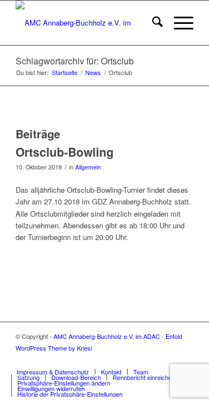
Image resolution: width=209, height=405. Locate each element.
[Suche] (152, 23)
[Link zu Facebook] (151, 360)
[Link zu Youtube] (168, 360)
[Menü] (178, 23)
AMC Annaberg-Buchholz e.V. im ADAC (107, 336)
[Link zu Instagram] (185, 360)
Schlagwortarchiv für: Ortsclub (75, 60)
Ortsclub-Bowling (65, 151)
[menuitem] (152, 23)
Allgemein (88, 167)
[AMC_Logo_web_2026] (87, 23)
